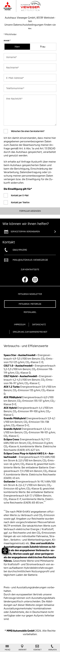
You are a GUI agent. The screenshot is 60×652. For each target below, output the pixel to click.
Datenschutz (39, 324)
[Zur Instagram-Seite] (35, 280)
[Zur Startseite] (26, 6)
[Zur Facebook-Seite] (25, 280)
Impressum (19, 324)
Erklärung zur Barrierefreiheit (30, 332)
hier (29, 28)
